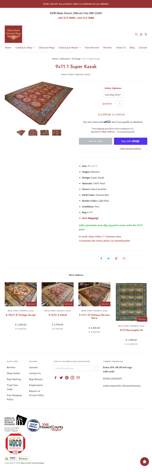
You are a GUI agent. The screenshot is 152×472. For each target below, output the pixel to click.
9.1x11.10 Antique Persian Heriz (94, 316)
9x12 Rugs (76, 58)
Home (8, 47)
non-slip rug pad (107, 225)
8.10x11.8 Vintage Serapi (21, 315)
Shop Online (13, 373)
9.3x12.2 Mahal (58, 315)
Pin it (116, 258)
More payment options (130, 148)
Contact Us (35, 373)
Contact (143, 47)
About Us (121, 47)
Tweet (108, 258)
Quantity (107, 103)
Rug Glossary (36, 379)
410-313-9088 (85, 18)
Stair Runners (92, 47)
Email (124, 258)
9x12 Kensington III (131, 330)
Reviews (107, 47)
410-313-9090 (66, 18)
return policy (103, 240)
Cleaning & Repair (69, 47)
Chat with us (108, 131)
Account (33, 367)
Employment (36, 385)
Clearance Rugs (46, 47)
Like (101, 258)
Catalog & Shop (24, 47)
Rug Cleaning (14, 379)
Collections (65, 58)
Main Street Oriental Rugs (76, 74)
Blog (132, 47)
